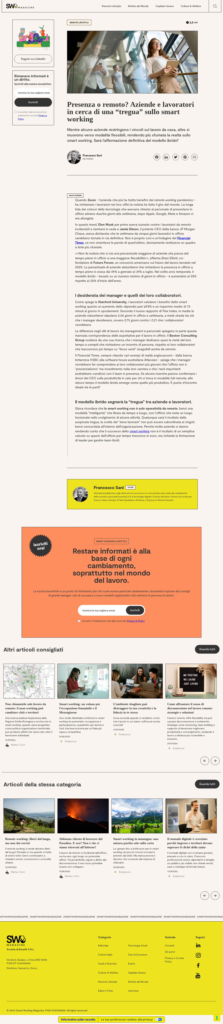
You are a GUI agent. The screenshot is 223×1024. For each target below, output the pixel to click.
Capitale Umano (165, 6)
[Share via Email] (194, 157)
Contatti (169, 945)
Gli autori (170, 951)
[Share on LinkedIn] (166, 157)
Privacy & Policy (136, 620)
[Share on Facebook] (157, 157)
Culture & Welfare (191, 6)
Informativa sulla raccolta (78, 1019)
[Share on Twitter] (175, 157)
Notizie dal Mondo (138, 6)
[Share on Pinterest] (185, 157)
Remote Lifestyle (111, 6)
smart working (139, 431)
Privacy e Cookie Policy (174, 959)
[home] (23, 6)
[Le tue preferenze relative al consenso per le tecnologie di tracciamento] (217, 1018)
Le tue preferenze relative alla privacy (127, 1019)
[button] (204, 761)
